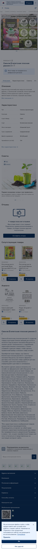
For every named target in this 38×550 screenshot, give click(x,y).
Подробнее (21, 534)
